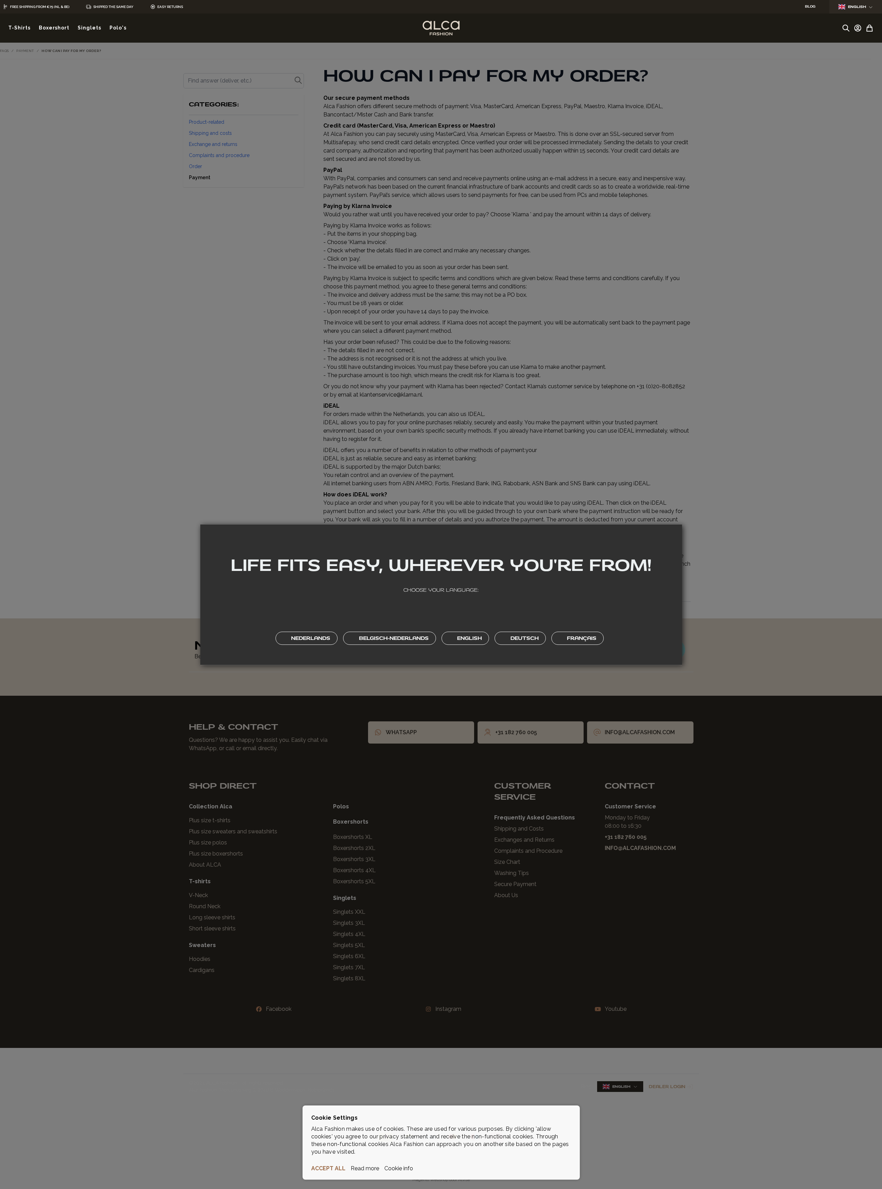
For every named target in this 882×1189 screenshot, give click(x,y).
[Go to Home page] (441, 28)
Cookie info (398, 1168)
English (857, 7)
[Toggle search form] (846, 28)
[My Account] (858, 28)
